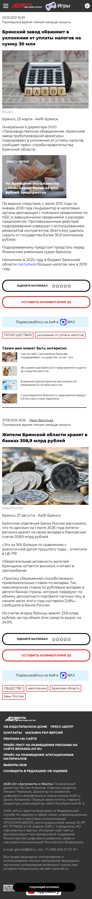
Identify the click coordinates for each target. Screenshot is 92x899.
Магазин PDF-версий (44, 733)
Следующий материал (44, 887)
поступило (27, 264)
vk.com (7, 111)
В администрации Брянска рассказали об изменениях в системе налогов (49, 383)
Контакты (12, 733)
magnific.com (12, 508)
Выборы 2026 (15, 765)
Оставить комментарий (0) (46, 302)
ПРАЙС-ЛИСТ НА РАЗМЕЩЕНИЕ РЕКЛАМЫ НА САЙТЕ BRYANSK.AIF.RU (40, 747)
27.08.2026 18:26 (14, 420)
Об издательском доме (25, 727)
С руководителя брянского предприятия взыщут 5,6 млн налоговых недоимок (53, 397)
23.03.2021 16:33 (13, 18)
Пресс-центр (61, 727)
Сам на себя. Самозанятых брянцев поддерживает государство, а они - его (47, 355)
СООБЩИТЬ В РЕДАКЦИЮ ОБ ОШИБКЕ (35, 771)
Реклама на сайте (20, 739)
